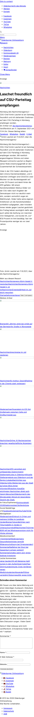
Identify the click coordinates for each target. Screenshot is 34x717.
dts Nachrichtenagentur (22, 126)
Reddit (22, 134)
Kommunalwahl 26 (10, 53)
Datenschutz (8, 711)
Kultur (5, 64)
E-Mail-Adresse (7, 657)
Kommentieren (14, 295)
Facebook (7, 16)
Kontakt (6, 11)
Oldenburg (7, 50)
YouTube (7, 22)
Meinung (7, 61)
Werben (6, 9)
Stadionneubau (10, 505)
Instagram (7, 19)
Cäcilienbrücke (23, 505)
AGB (5, 714)
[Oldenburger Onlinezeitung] (12, 673)
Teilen (22, 295)
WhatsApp (7, 27)
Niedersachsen (9, 56)
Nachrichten (8, 47)
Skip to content (6, 1)
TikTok (6, 24)
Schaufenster (11, 70)
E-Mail (29, 134)
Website (3, 664)
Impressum (7, 708)
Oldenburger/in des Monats (14, 6)
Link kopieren (28, 295)
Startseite (4, 295)
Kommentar (5, 636)
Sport (5, 67)
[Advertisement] (17, 250)
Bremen (6, 59)
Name (3, 652)
